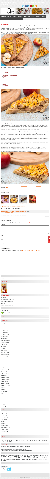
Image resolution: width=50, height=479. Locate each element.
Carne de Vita (3, 338)
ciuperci (41, 455)
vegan (46, 459)
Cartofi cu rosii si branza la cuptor (7, 305)
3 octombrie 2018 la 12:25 (9, 212)
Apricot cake (3, 303)
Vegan (2, 404)
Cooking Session (4, 417)
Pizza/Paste (38, 16)
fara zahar (36, 456)
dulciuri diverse (21, 456)
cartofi (34, 455)
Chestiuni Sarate (4, 342)
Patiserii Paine (3, 365)
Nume (2, 235)
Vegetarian (3, 406)
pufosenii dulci (44, 457)
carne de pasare (17, 455)
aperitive (8, 455)
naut (19, 457)
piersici (32, 457)
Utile (12, 19)
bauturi (11, 455)
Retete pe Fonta (4, 381)
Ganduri (2, 423)
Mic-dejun (2, 358)
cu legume (45, 455)
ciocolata (37, 455)
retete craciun (3, 371)
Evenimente (19, 2)
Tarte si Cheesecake (21, 21)
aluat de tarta (4, 206)
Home (1, 2)
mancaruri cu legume (9, 457)
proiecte (39, 457)
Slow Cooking (3, 391)
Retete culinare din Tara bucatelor (26, 474)
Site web (2, 243)
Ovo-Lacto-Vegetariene (5, 360)
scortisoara (14, 206)
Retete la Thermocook (5, 379)
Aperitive (2, 323)
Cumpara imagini (32, 2)
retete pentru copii (16, 459)
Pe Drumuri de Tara (18, 19)
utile (43, 459)
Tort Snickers (3, 297)
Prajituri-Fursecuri (4, 369)
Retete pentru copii (4, 383)
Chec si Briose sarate (5, 340)
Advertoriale (3, 411)
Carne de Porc (3, 336)
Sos (1, 393)
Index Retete (13, 2)
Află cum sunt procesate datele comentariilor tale (30, 250)
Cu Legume (3, 344)
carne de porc (24, 455)
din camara (11, 456)
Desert (9, 16)
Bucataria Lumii (4, 326)
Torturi (2, 400)
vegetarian (3, 460)
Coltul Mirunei (3, 415)
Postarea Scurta (4, 429)
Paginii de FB (38, 186)
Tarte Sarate (3, 397)
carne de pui (29, 455)
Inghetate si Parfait (4, 354)
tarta (37, 459)
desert (8, 206)
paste (22, 457)
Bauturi (43, 16)
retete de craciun (9, 459)
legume (46, 456)
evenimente (27, 456)
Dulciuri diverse (3, 352)
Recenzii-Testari (4, 431)
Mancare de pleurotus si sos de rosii (7, 299)
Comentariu (3, 224)
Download (25, 2)
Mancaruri (3, 16)
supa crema (34, 459)
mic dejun (15, 457)
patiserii (29, 457)
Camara (2, 19)
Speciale (7, 19)
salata (24, 459)
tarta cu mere (18, 206)
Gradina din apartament (5, 425)
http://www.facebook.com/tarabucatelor (24, 450)
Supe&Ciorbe (20, 16)
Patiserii (2, 363)
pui (47, 457)
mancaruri (3, 457)
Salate (25, 16)
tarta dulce (23, 206)
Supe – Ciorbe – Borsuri (5, 395)
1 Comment (29, 21)
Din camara (3, 350)
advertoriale (3, 455)
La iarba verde (3, 356)
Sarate (14, 16)
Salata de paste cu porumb (4, 254)
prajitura (36, 457)
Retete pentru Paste (4, 385)
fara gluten (32, 456)
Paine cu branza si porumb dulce (7, 301)
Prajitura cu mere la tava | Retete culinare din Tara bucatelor (13, 211)
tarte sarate (41, 459)
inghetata (42, 456)
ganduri (39, 456)
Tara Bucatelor (24, 186)
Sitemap (38, 2)
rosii (22, 459)
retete (16, 21)
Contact (43, 2)
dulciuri (16, 456)
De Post (2, 346)
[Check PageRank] (4, 466)
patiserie (25, 457)
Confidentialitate (4, 4)
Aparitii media (3, 413)
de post (3, 456)
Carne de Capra (4, 328)
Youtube (6, 187)
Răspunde (47, 216)
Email (2, 239)
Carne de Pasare (4, 334)
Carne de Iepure (4, 330)
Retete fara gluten (4, 375)
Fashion (2, 421)
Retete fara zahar (4, 377)
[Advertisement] (25, 265)
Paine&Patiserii (31, 16)
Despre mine (6, 2)
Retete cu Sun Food (4, 373)
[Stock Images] (4, 292)
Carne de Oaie (3, 332)
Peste (2, 367)
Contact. (24, 449)
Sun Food (28, 459)
